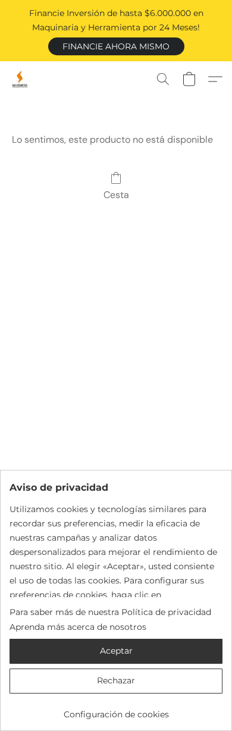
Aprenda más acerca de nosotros (78, 627)
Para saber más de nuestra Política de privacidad (110, 612)
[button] (116, 46)
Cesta (116, 195)
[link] (116, 709)
